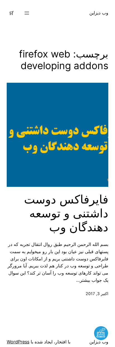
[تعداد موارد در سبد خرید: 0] (12, 13)
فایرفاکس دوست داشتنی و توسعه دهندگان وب (66, 213)
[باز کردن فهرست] (26, 13)
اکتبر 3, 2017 (97, 293)
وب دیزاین (98, 13)
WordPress (18, 342)
